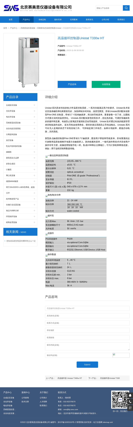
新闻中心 (26, 392)
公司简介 (43, 398)
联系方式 (62, 392)
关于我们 (44, 392)
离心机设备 (10, 175)
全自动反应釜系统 (13, 128)
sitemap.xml (108, 422)
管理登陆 (80, 422)
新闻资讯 (89, 19)
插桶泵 (9, 152)
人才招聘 (43, 402)
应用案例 (73, 19)
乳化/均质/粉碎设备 (14, 146)
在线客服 (106, 84)
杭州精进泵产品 (12, 199)
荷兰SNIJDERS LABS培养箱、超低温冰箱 (20, 188)
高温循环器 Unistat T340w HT (70, 378)
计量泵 (9, 170)
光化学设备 (10, 111)
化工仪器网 (97, 422)
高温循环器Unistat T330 (110, 378)
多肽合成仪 (10, 164)
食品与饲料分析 (12, 211)
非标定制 (42, 19)
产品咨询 (72, 84)
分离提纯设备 (11, 134)
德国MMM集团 (12, 181)
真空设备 (9, 140)
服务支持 (58, 19)
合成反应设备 (11, 105)
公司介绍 (105, 19)
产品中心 (26, 19)
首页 (10, 19)
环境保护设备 (11, 216)
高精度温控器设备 (28, 28)
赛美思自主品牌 (12, 158)
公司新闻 (25, 398)
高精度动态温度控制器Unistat (49, 28)
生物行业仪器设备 (13, 205)
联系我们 (121, 19)
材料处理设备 (11, 222)
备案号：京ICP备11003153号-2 (63, 422)
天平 (8, 193)
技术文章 (25, 402)
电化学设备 (10, 117)
